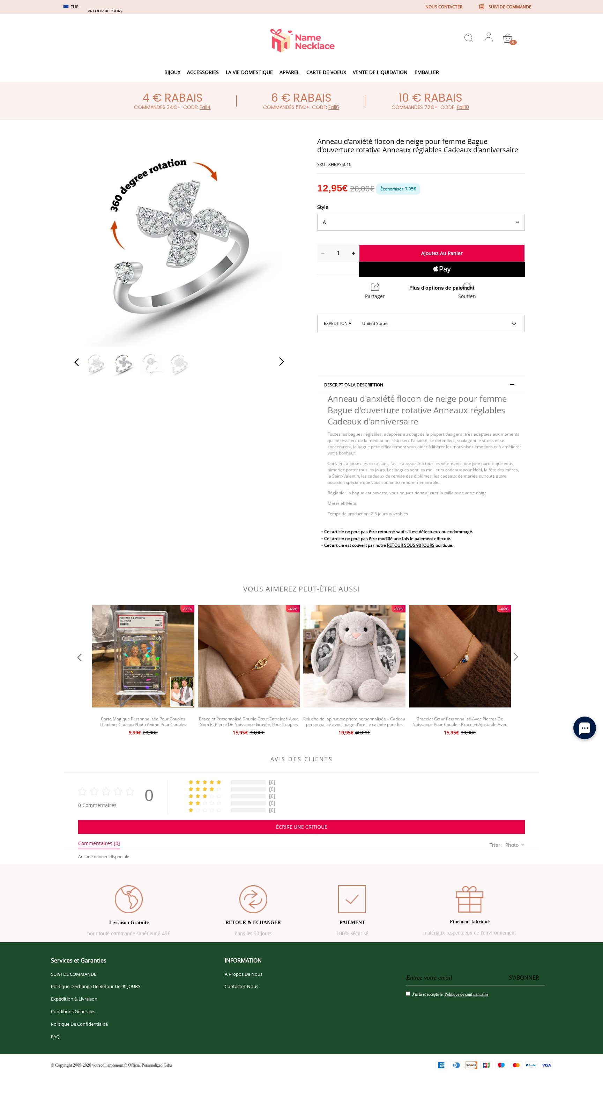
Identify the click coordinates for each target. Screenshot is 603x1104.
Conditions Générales (73, 1011)
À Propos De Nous (243, 974)
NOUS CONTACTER (443, 7)
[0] (507, 38)
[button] (91, 240)
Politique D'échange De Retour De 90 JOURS (95, 986)
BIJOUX (172, 72)
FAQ (55, 1036)
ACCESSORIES (203, 72)
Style (322, 207)
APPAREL (289, 72)
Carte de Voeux (326, 72)
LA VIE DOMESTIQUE (249, 72)
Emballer (427, 72)
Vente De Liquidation (380, 72)
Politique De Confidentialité (79, 1024)
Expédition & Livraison (74, 999)
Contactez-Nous (241, 986)
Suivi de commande (510, 7)
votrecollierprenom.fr (109, 1065)
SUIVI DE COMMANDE (73, 974)
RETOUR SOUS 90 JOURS (410, 545)
